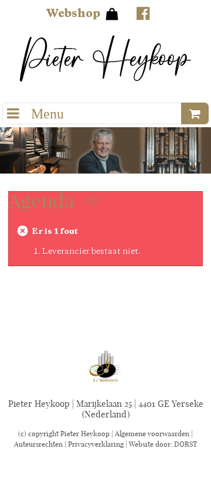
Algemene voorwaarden (152, 433)
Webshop (73, 14)
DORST (185, 444)
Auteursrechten (38, 444)
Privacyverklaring (96, 444)
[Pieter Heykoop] (105, 58)
